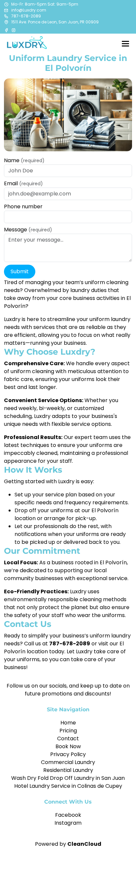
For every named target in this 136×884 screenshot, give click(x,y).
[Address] (6, 22)
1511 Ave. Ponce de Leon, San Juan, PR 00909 (55, 22)
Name (24, 160)
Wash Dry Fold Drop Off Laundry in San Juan (68, 778)
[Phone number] (6, 16)
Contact (68, 738)
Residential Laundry (68, 770)
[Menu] (125, 43)
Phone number (23, 206)
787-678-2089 (26, 16)
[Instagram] (13, 30)
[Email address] (6, 10)
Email (23, 183)
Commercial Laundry (68, 762)
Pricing (68, 730)
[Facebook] (7, 30)
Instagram (68, 823)
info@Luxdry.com (28, 10)
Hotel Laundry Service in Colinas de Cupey (68, 786)
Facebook (68, 815)
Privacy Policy (68, 754)
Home (68, 722)
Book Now (68, 746)
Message (28, 229)
